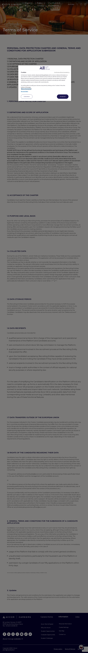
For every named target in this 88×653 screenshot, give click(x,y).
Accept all (62, 96)
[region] (44, 83)
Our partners (24, 91)
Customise (27, 96)
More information (26, 89)
